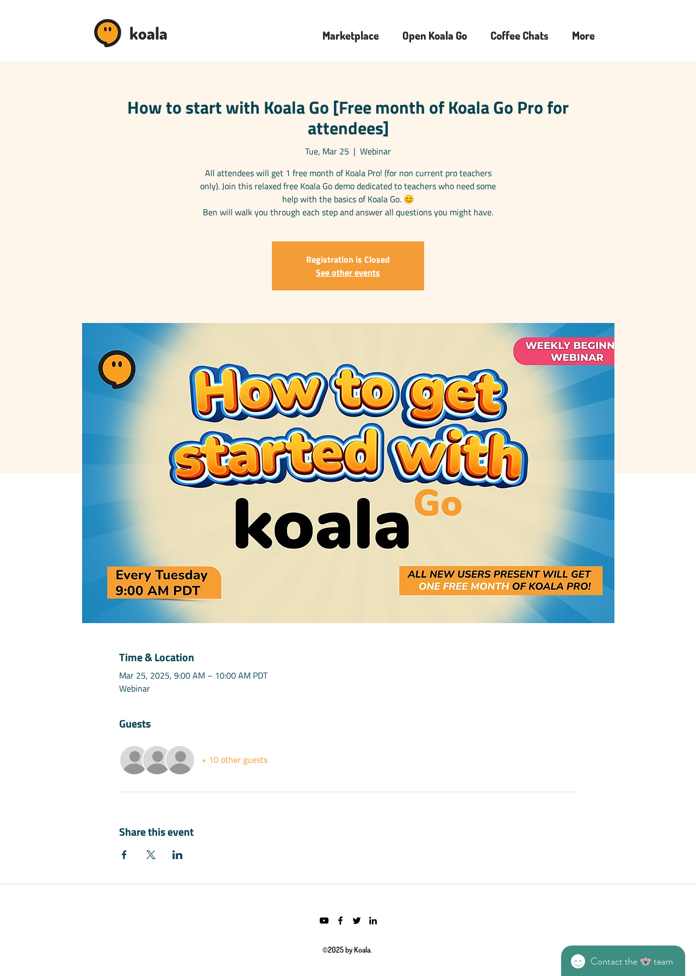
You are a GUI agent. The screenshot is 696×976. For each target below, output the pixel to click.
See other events (348, 272)
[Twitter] (356, 920)
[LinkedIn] (373, 920)
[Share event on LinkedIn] (177, 854)
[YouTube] (324, 920)
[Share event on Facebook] (124, 854)
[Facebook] (340, 920)
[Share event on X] (151, 854)
